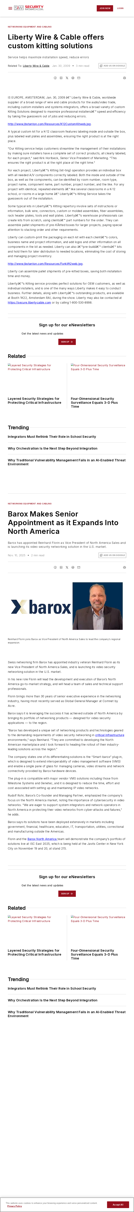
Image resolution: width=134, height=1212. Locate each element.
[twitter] (67, 78)
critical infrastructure (109, 735)
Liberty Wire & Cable (36, 65)
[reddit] (73, 78)
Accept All (118, 1204)
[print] (124, 78)
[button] (10, 8)
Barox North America (42, 839)
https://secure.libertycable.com (29, 302)
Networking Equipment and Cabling (29, 27)
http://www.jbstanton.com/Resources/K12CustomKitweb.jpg (49, 124)
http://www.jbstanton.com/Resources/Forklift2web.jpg (45, 263)
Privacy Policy (14, 1206)
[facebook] (55, 78)
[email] (78, 78)
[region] (67, 1204)
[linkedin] (61, 78)
